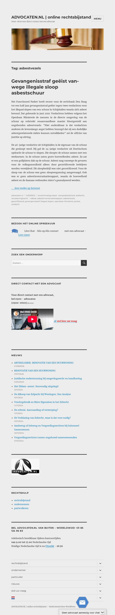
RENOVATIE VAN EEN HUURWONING (35, 370)
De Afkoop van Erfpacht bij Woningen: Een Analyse (42, 394)
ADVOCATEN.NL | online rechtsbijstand (51, 17)
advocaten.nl (17, 195)
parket (77, 201)
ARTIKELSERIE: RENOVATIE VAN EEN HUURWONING (43, 362)
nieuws (15, 584)
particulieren (21, 508)
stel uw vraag (18, 590)
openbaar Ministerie (64, 201)
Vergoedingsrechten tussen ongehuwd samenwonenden (45, 437)
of (65, 321)
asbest (33, 198)
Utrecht (49, 546)
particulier (17, 577)
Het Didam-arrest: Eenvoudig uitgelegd (36, 386)
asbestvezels (69, 198)
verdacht (15, 204)
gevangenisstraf (32, 201)
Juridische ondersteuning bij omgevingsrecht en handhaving (48, 378)
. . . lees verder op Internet (25, 188)
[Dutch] (53, 597)
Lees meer (24, 234)
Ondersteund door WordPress (62, 606)
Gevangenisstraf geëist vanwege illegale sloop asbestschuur (45, 87)
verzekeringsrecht (19, 198)
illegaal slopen (47, 201)
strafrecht (80, 195)
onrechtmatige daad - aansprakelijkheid (56, 195)
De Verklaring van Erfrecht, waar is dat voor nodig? (42, 417)
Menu (98, 18)
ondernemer (18, 570)
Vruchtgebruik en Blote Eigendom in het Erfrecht (41, 402)
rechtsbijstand (22, 500)
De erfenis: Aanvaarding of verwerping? (36, 410)
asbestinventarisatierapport (49, 198)
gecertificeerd (17, 201)
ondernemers (21, 504)
